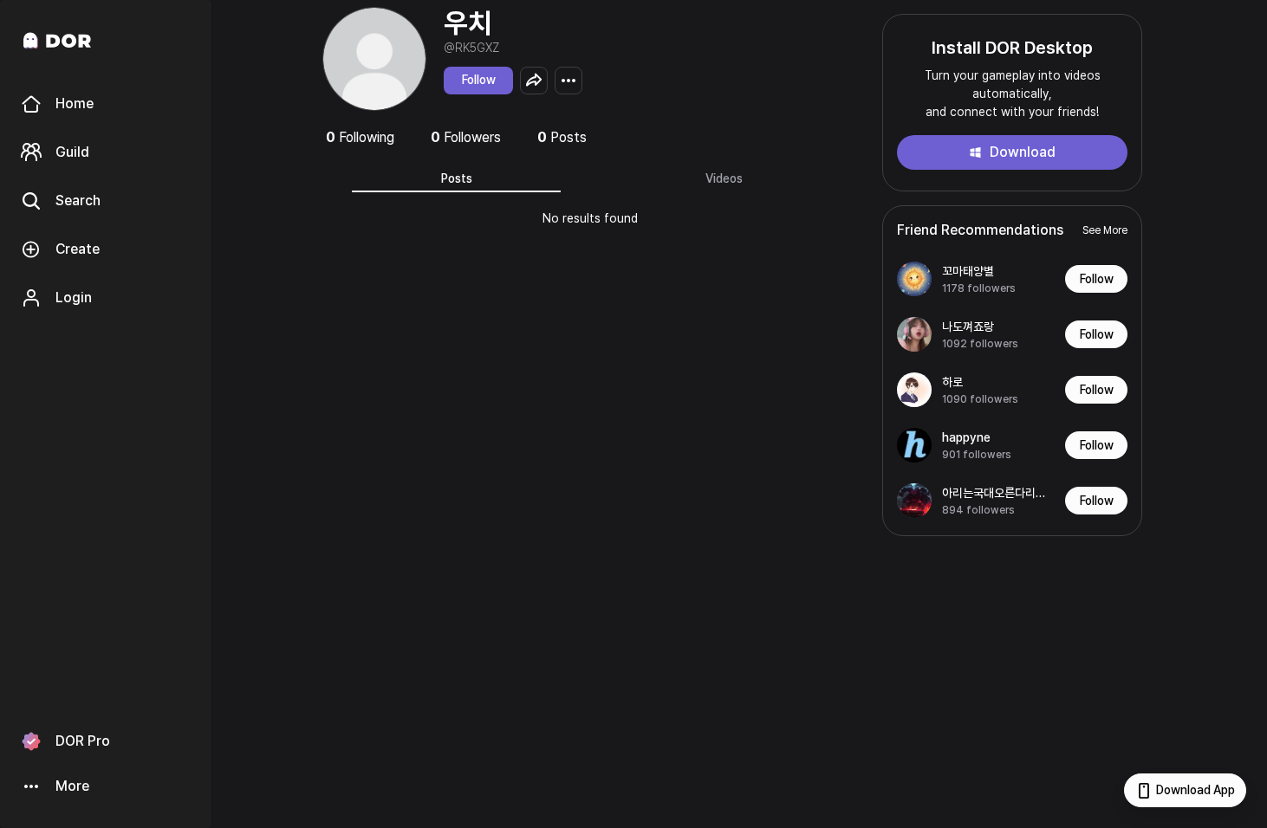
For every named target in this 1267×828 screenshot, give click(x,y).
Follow (479, 80)
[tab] (456, 178)
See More (1104, 230)
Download (1023, 152)
